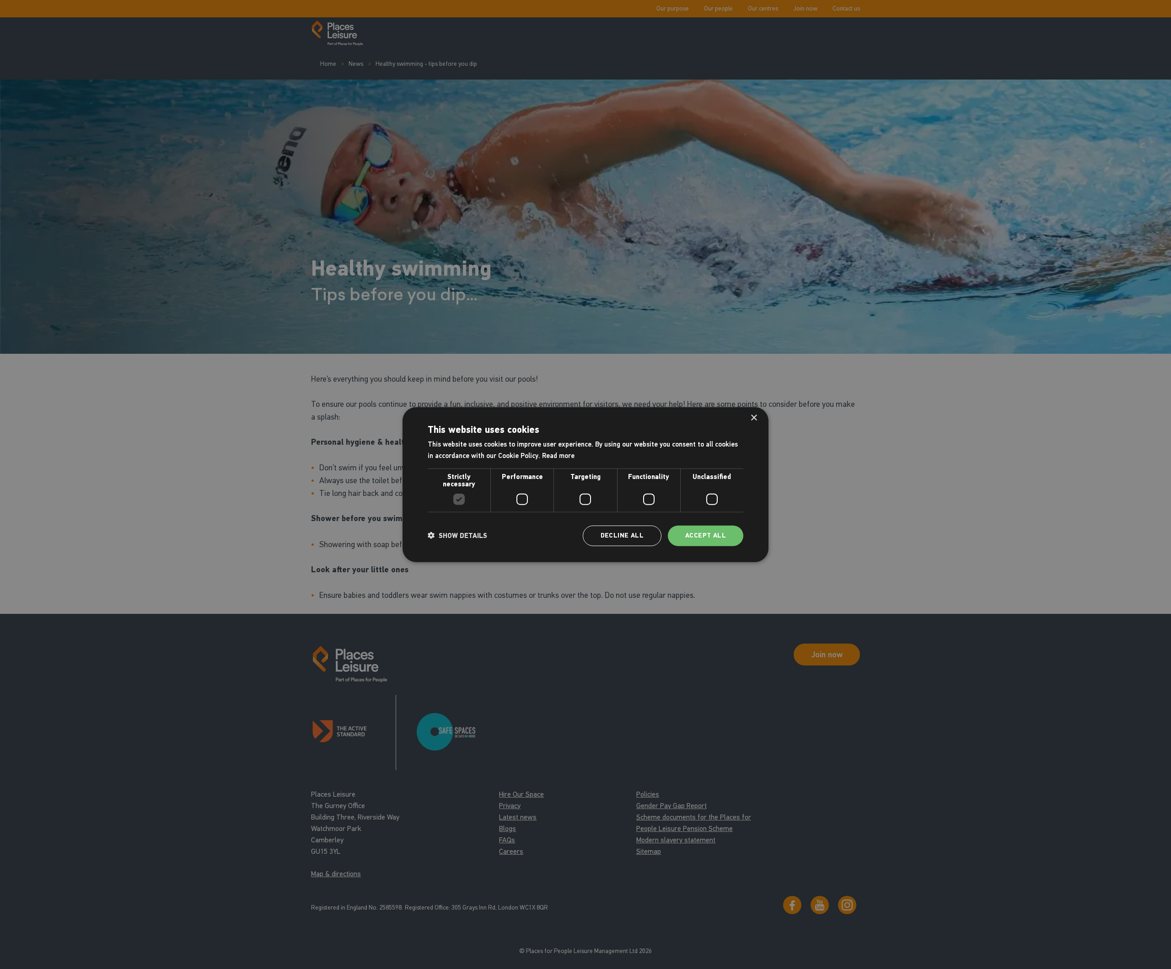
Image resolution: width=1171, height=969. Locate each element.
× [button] (753, 418)
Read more (558, 456)
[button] (457, 535)
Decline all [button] (622, 535)
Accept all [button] (705, 535)
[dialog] (585, 484)
